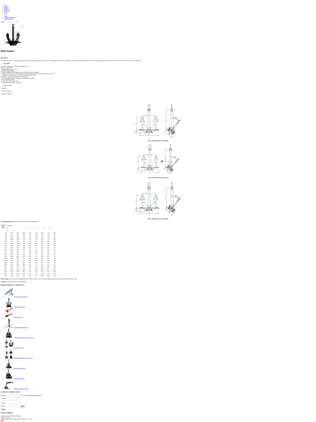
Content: (3, 403)
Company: (3, 398)
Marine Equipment (10, 17)
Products (6, 8)
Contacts (6, 11)
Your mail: (3, 395)
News (5, 13)
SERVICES (7, 10)
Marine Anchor (9, 19)
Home (5, 5)
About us (6, 7)
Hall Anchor (22, 60)
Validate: (3, 406)
